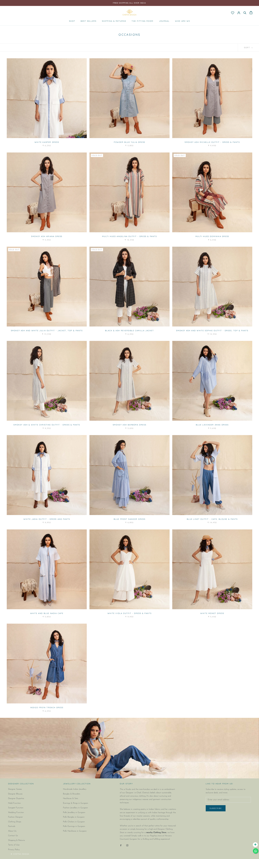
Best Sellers (88, 21)
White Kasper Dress (47, 142)
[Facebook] (121, 845)
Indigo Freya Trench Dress (46, 707)
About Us (12, 831)
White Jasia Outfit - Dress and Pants (46, 519)
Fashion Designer (15, 817)
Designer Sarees (15, 789)
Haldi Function (14, 803)
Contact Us (13, 836)
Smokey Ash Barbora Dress (129, 425)
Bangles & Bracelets (71, 794)
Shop (72, 21)
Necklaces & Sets (70, 798)
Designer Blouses (15, 794)
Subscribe (216, 808)
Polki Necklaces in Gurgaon (75, 831)
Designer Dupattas (16, 798)
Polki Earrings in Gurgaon (74, 826)
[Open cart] (251, 12)
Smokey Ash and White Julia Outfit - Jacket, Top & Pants (47, 330)
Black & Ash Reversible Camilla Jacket (129, 330)
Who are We (182, 21)
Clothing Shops (14, 822)
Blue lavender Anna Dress (212, 425)
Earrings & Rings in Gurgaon (75, 803)
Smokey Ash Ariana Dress (46, 236)
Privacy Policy (14, 850)
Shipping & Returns (114, 21)
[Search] (244, 12)
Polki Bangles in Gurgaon (74, 817)
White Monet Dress (212, 613)
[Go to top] (255, 844)
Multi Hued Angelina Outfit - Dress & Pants (129, 236)
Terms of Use (13, 845)
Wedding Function (16, 812)
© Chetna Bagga (20, 854)
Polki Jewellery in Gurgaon (74, 812)
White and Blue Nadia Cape (46, 613)
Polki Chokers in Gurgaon (74, 822)
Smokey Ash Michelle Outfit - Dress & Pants (212, 142)
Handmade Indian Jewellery (74, 789)
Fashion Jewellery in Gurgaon (75, 808)
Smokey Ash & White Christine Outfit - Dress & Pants (46, 425)
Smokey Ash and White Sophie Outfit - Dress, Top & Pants (212, 330)
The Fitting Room (142, 21)
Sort (247, 47)
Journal (164, 21)
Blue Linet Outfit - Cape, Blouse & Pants (212, 519)
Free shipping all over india (129, 3)
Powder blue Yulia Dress (129, 142)
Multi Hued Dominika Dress (212, 236)
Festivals (11, 826)
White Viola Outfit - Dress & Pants (129, 613)
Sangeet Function (15, 808)
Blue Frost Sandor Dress (129, 519)
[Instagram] (127, 845)
